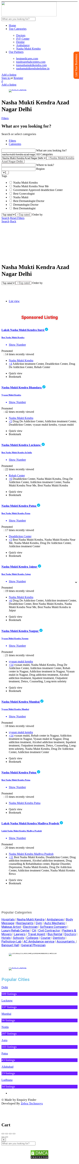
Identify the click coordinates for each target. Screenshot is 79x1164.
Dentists (59, 938)
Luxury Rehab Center (15, 930)
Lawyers (20, 934)
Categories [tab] (15, 144)
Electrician (30, 927)
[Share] (6, 1133)
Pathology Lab (11, 941)
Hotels (6, 938)
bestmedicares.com (27, 58)
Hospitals (8, 919)
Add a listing (8, 74)
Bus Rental (55, 934)
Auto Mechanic (54, 923)
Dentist (20, 42)
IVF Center (22, 38)
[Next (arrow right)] (6, 1137)
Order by (37, 214)
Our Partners (16, 51)
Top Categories (17, 28)
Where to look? (45, 164)
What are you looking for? (51, 150)
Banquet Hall (10, 945)
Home (12, 25)
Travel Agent (36, 934)
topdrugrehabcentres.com (30, 61)
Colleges (32, 938)
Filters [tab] (12, 140)
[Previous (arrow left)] (2, 1137)
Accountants (66, 941)
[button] (5, 954)
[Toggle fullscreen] (10, 1133)
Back (13, 221)
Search (5, 218)
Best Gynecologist (24, 193)
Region (40, 168)
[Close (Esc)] (2, 1133)
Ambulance (23, 45)
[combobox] (7, 172)
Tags (4, 176)
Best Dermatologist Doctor (28, 201)
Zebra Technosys (32, 1103)
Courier (46, 938)
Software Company (53, 927)
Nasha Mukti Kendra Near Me (31, 186)
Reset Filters (17, 218)
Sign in (5, 78)
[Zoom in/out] (13, 1133)
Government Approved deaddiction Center (38, 189)
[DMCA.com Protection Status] (39, 1154)
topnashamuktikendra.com (31, 65)
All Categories (44, 154)
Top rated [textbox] (23, 214)
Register (18, 78)
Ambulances (55, 919)
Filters (5, 118)
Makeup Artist (11, 927)
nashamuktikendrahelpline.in (32, 68)
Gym (39, 923)
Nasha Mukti (20, 197)
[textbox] (7, 172)
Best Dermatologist (24, 208)
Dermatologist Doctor (25, 204)
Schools (18, 938)
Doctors (20, 35)
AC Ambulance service (39, 941)
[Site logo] (29, 15)
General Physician (33, 945)
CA (34, 930)
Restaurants (24, 923)
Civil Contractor (49, 930)
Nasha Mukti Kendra (28, 48)
